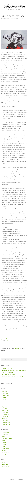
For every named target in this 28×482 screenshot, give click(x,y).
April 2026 (4, 391)
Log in (3, 462)
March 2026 (5, 393)
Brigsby (12, 479)
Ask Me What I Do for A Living (9, 378)
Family (3, 436)
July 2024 (4, 397)
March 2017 (5, 418)
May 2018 (4, 409)
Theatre (4, 450)
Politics (4, 444)
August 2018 (5, 407)
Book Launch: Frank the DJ (8, 374)
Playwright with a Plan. (7, 368)
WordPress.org (5, 468)
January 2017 (5, 420)
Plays (3, 440)
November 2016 (6, 424)
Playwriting (4, 442)
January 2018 (5, 412)
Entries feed (5, 464)
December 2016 (6, 422)
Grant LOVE (9, 341)
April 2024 (4, 403)
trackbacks (16, 348)
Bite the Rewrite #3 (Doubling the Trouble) (12, 376)
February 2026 (5, 395)
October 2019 (5, 405)
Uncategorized (5, 452)
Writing (23, 18)
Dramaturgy (5, 434)
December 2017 (6, 414)
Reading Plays (5, 448)
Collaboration (5, 432)
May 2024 (4, 401)
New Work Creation (7, 438)
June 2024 (4, 399)
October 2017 (5, 416)
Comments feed (6, 466)
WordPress (21, 479)
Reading (4, 446)
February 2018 (5, 410)
